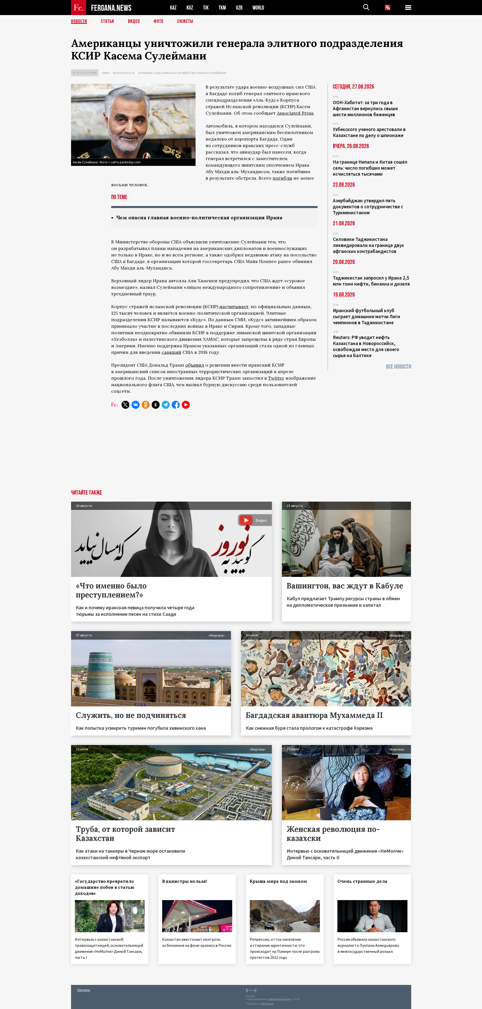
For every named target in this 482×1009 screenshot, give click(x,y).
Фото (158, 21)
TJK (206, 8)
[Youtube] (186, 405)
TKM (222, 8)
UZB (239, 8)
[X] (126, 405)
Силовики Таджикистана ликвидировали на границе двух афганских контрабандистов (368, 245)
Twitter (276, 378)
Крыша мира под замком (278, 881)
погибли (282, 178)
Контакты (83, 990)
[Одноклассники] (146, 405)
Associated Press (295, 113)
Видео (134, 21)
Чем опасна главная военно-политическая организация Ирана (199, 217)
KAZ (173, 8)
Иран (105, 73)
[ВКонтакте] (136, 405)
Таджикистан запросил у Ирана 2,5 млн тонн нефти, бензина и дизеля (371, 281)
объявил (194, 365)
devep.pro (267, 1003)
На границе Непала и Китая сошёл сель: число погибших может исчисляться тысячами (370, 168)
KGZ (190, 8)
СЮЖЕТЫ (185, 21)
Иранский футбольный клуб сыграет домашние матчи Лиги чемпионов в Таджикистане (366, 316)
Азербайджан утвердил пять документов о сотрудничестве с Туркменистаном (368, 206)
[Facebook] (176, 405)
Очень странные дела (362, 881)
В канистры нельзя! (184, 881)
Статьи (107, 21)
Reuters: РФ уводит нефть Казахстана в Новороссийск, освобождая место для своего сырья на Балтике (366, 346)
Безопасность (124, 73)
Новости (79, 21)
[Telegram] (166, 405)
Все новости (398, 366)
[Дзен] (156, 405)
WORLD (258, 8)
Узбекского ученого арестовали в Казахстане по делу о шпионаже (369, 132)
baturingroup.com (279, 999)
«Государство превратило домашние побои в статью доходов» (104, 887)
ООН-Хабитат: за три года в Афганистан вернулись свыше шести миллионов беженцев (365, 108)
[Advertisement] (241, 452)
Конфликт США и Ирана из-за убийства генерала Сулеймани (182, 73)
